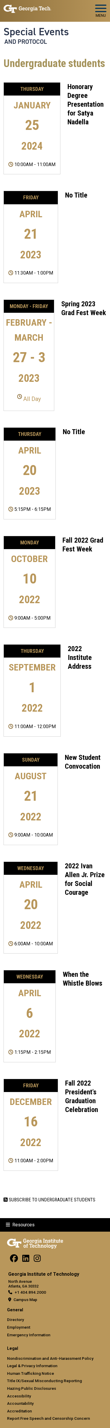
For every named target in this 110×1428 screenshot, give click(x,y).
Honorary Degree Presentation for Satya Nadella (85, 104)
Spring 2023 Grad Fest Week (83, 308)
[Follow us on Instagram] (37, 1260)
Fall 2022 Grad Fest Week (82, 544)
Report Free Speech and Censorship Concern (48, 1418)
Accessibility (19, 1396)
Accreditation (19, 1411)
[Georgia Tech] (35, 1242)
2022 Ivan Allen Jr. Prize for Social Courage (85, 879)
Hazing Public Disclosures (31, 1388)
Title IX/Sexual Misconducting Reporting (44, 1380)
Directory (15, 1319)
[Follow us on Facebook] (14, 1260)
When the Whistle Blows (82, 978)
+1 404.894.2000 (30, 1292)
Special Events (36, 31)
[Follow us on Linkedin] (25, 1260)
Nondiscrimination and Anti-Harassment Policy (50, 1358)
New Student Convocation (83, 761)
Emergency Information (28, 1334)
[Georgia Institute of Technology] (27, 8)
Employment (18, 1327)
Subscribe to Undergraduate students (51, 1200)
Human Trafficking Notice (30, 1373)
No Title (76, 195)
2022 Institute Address (80, 657)
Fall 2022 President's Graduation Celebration (81, 1096)
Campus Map (25, 1299)
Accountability (20, 1403)
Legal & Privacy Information (32, 1365)
